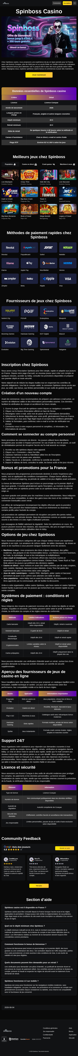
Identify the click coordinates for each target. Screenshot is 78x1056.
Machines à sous (66, 164)
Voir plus (39, 886)
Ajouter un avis (65, 848)
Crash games (47, 164)
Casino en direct (28, 164)
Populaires (9, 164)
